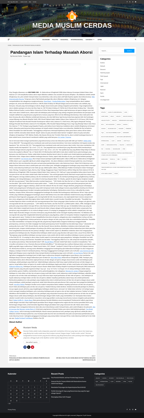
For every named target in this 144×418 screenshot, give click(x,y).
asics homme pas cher (87, 251)
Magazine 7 (80, 415)
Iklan (30, 2)
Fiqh (101, 79)
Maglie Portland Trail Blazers (24, 318)
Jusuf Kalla (126, 140)
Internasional (77, 39)
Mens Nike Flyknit (56, 257)
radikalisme (104, 159)
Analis (112, 116)
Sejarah (124, 159)
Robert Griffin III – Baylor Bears (23, 300)
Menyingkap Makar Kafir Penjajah (61, 397)
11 (22, 390)
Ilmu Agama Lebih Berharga (124, 136)
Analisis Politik (105, 120)
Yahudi (116, 173)
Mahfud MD (129, 145)
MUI (102, 149)
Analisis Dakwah (127, 116)
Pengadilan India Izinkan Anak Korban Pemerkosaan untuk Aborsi (29, 358)
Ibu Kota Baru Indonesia (107, 136)
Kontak (34, 2)
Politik (55, 39)
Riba (118, 159)
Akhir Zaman (104, 116)
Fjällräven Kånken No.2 (16, 266)
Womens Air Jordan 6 (72, 271)
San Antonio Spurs (26, 159)
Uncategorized (104, 100)
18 (22, 394)
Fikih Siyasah (104, 76)
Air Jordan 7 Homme (64, 137)
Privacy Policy (12, 409)
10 (16, 390)
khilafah (122, 145)
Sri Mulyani (104, 163)
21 (40, 394)
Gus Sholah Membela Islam (113, 132)
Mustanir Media (17, 56)
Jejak (102, 86)
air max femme (78, 253)
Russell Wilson (49, 242)
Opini (100, 39)
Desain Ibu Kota (112, 128)
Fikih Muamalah (105, 73)
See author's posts (32, 342)
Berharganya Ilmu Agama (126, 120)
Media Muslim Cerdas (72, 25)
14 (40, 390)
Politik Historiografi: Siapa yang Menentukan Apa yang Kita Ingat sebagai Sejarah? (70, 392)
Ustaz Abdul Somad (106, 173)
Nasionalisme (116, 149)
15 (46, 390)
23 (11, 397)
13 (34, 390)
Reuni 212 (112, 159)
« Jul (9, 403)
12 (28, 390)
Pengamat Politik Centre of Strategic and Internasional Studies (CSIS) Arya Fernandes (116, 154)
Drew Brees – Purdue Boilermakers (55, 101)
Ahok (125, 112)
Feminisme (128, 128)
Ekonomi (46, 39)
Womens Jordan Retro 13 (28, 309)
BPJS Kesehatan (110, 124)
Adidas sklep (87, 141)
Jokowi (119, 140)
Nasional (64, 39)
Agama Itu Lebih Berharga (115, 112)
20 (34, 394)
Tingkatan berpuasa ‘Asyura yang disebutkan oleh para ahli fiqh (116, 168)
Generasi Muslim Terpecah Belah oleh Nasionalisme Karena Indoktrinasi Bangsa (68, 382)
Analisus (114, 120)
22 (46, 394)
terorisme (112, 163)
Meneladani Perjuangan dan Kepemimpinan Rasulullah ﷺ (68, 387)
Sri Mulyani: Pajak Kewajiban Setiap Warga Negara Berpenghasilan (76, 358)
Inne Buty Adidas (19, 284)
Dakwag (125, 124)
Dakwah (89, 39)
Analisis (102, 63)
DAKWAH (103, 128)
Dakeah (119, 124)
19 (28, 394)
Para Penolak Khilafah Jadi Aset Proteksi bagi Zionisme (67, 377)
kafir (102, 145)
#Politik (103, 112)
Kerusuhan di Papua (112, 145)
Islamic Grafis (24, 2)
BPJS (102, 124)
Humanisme (126, 132)
